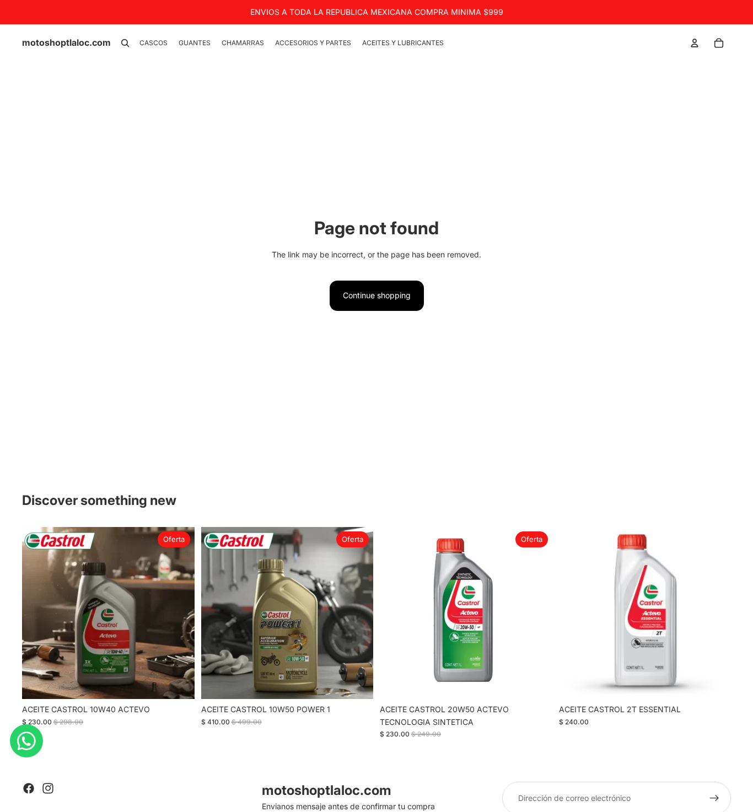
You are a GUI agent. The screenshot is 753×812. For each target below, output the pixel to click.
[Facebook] (28, 788)
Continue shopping (377, 295)
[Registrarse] (714, 798)
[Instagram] (48, 788)
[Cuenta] (694, 43)
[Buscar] (125, 43)
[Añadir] (177, 682)
